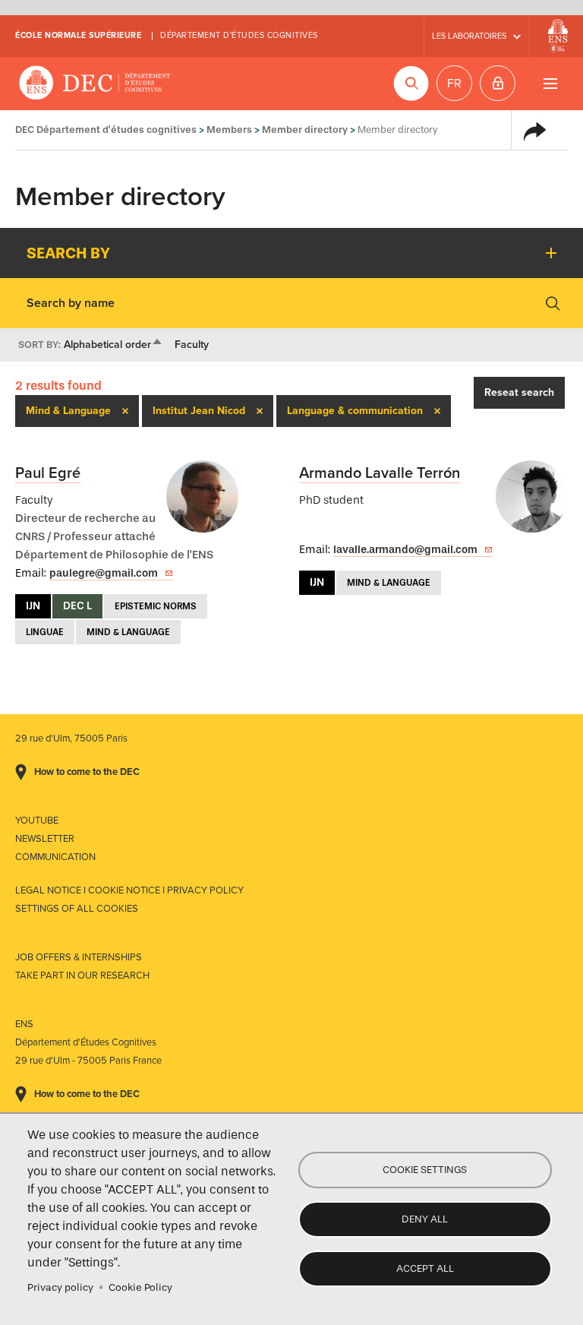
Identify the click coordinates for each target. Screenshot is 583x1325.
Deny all (425, 1219)
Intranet (497, 83)
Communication (55, 857)
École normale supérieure (78, 35)
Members (229, 129)
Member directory (305, 129)
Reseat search (519, 392)
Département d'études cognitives (239, 35)
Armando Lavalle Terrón (379, 473)
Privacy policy (60, 1287)
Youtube (36, 820)
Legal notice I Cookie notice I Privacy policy (129, 890)
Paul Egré (47, 473)
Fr (454, 83)
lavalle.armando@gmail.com (405, 549)
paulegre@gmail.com (103, 573)
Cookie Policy (140, 1287)
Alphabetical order (113, 344)
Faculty (192, 344)
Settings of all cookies (76, 909)
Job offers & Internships (78, 957)
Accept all (425, 1268)
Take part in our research (82, 975)
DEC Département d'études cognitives (95, 83)
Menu (550, 83)
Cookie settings (425, 1169)
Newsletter (44, 839)
